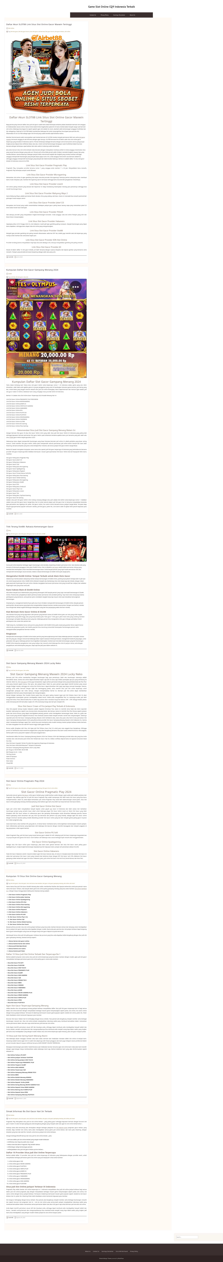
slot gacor (24, 682)
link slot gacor (14, 31)
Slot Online (11, 28)
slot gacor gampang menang (34, 788)
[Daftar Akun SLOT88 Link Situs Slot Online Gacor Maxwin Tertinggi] (46, 114)
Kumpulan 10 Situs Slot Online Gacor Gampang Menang (34, 876)
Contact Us (93, 15)
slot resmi (38, 534)
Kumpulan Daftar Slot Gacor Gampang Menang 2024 (32, 269)
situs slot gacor (34, 31)
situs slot (26, 277)
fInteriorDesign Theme (105, 1258)
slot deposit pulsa (61, 1127)
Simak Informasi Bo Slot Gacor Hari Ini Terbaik (29, 1111)
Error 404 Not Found (122, 1251)
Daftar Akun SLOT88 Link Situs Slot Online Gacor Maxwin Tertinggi (39, 24)
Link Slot (13, 277)
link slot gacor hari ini (24, 31)
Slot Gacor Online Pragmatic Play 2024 (25, 781)
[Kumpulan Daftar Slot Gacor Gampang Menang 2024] (46, 379)
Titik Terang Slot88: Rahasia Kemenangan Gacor (29, 526)
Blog (9, 530)
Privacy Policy (105, 15)
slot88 (10, 273)
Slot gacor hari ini (49, 31)
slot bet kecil (41, 31)
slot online (67, 31)
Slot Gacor (25, 795)
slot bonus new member (35, 883)
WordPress (121, 1258)
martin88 (10, 257)
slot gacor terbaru (59, 31)
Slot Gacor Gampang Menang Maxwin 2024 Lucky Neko (33, 663)
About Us (132, 15)
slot (51, 809)
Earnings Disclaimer (119, 15)
